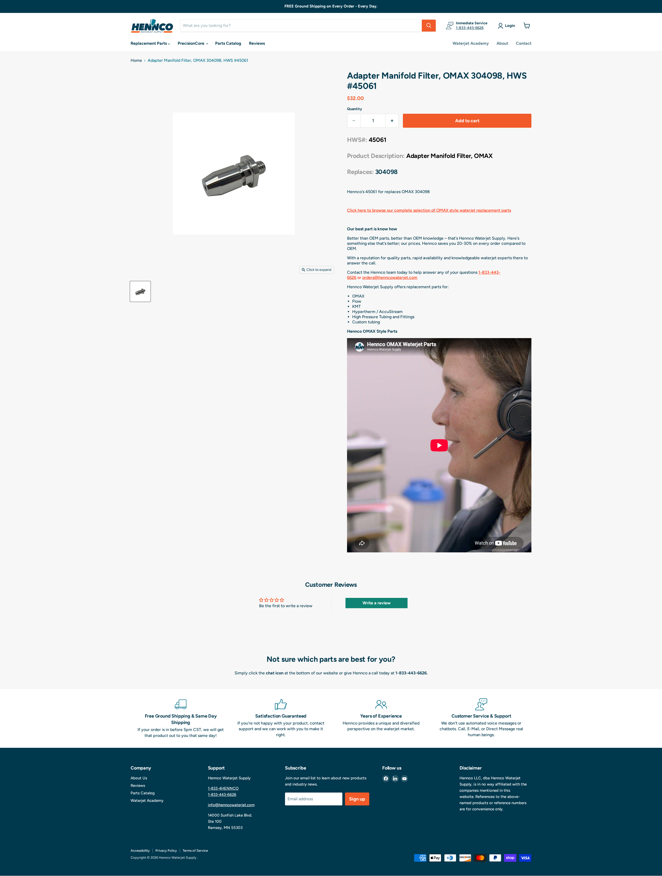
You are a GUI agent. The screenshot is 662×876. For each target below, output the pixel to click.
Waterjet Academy (471, 43)
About (502, 43)
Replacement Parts (149, 43)
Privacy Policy (166, 850)
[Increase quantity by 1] (392, 121)
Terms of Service (195, 850)
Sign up (357, 799)
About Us (139, 778)
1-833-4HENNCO (223, 788)
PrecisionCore (191, 43)
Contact (523, 43)
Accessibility (140, 850)
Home (136, 60)
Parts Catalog (228, 43)
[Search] (429, 26)
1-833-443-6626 (470, 28)
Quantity (354, 109)
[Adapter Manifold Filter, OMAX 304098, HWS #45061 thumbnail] (140, 291)
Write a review (376, 602)
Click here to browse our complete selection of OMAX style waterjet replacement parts (429, 210)
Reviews (257, 43)
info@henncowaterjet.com (231, 805)
